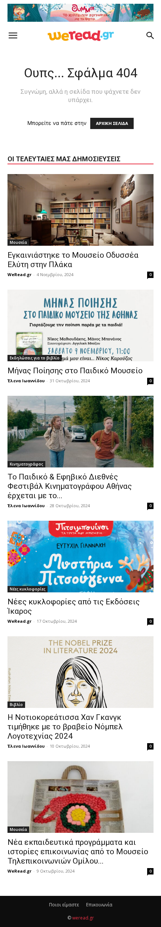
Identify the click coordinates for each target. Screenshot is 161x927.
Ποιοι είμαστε (64, 904)
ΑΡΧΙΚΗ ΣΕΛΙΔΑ (112, 123)
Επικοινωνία (99, 904)
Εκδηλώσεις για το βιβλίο (35, 358)
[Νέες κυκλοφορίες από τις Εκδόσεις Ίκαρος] (80, 556)
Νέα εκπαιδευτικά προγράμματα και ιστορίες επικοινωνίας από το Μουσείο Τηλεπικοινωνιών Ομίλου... (77, 851)
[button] (13, 36)
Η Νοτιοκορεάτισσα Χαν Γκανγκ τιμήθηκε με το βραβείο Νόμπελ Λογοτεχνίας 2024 (65, 727)
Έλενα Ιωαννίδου (26, 380)
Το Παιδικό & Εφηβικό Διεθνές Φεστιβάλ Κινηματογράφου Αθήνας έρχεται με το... (69, 486)
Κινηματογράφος (26, 464)
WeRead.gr (19, 274)
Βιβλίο (16, 704)
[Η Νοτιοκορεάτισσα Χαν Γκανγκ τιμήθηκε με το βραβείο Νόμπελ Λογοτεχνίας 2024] (80, 672)
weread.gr (83, 918)
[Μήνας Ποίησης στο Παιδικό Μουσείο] (80, 325)
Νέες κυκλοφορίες (27, 589)
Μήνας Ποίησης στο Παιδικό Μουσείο (75, 370)
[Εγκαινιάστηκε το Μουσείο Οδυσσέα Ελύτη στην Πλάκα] (80, 210)
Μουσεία (18, 242)
